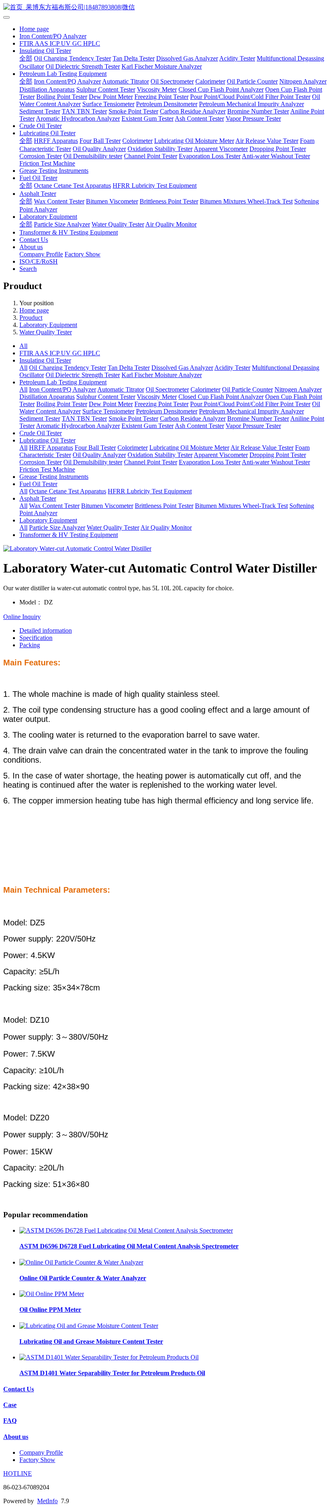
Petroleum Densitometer (166, 104)
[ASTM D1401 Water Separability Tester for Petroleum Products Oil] (109, 1357)
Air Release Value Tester (266, 140)
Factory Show (83, 254)
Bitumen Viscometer (112, 201)
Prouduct (30, 317)
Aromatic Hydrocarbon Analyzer (78, 118)
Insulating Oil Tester (45, 50)
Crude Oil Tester (40, 125)
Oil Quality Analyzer (99, 148)
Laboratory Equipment (48, 216)
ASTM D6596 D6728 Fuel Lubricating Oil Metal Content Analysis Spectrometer (129, 1246)
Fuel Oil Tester (38, 177)
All (23, 345)
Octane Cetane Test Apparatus (72, 185)
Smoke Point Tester (133, 111)
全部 (25, 58)
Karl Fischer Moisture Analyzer (162, 66)
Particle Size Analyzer (62, 224)
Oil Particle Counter (252, 81)
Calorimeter (210, 81)
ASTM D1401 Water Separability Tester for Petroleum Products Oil (112, 1373)
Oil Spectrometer (172, 81)
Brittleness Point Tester (169, 201)
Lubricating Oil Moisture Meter (194, 140)
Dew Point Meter (111, 96)
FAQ (10, 1420)
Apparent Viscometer (221, 148)
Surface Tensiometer (108, 104)
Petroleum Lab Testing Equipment (63, 73)
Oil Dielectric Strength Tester (83, 66)
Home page (34, 28)
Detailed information (45, 630)
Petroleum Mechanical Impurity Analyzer (251, 104)
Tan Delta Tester (134, 58)
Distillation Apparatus (47, 89)
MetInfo (47, 1501)
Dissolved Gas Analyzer (187, 58)
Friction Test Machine (47, 163)
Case (10, 1404)
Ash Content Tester (199, 118)
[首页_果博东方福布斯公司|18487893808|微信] (165, 7)
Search (28, 268)
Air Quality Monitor (171, 224)
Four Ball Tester (100, 140)
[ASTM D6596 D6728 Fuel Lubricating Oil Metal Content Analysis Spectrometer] (126, 1230)
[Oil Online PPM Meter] (51, 1293)
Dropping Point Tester (277, 148)
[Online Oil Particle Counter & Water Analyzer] (81, 1262)
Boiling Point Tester (61, 96)
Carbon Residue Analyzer (193, 111)
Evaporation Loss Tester (210, 156)
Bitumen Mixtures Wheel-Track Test (246, 201)
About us (31, 246)
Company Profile (41, 254)
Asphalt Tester (37, 193)
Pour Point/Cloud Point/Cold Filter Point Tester (250, 96)
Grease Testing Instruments (53, 170)
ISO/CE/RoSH (38, 261)
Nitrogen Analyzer (303, 81)
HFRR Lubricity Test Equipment (155, 185)
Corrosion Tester (40, 156)
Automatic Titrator (125, 81)
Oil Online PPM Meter (50, 1309)
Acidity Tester (237, 58)
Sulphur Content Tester (105, 89)
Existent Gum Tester (148, 118)
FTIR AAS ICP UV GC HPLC (59, 43)
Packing (29, 645)
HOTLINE (17, 1473)
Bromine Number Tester (258, 111)
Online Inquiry (22, 616)
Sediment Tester (39, 111)
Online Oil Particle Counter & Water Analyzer (82, 1278)
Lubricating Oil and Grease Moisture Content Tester (91, 1341)
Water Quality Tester (118, 224)
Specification (35, 637)
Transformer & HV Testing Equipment (68, 232)
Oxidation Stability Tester (160, 148)
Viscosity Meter (157, 89)
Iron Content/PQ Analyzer (52, 36)
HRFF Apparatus (56, 140)
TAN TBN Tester (84, 111)
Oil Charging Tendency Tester (72, 58)
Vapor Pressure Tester (253, 118)
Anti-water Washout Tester (276, 156)
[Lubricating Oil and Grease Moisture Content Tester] (88, 1325)
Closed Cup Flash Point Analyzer (221, 89)
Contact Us (33, 239)
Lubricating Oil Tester (47, 133)
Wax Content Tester (59, 201)
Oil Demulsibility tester (92, 156)
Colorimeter (137, 140)
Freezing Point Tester (161, 96)
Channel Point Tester (150, 156)
